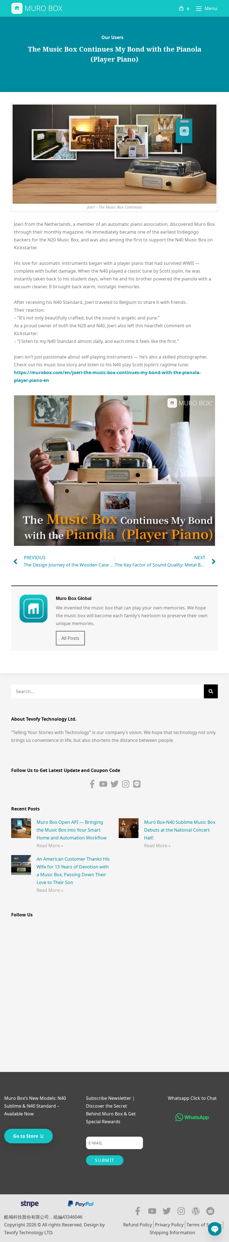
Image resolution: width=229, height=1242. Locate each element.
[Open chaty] (214, 1229)
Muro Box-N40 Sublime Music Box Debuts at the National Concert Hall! (179, 830)
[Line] (137, 784)
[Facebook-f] (92, 784)
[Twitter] (114, 784)
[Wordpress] (196, 1211)
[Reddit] (210, 1211)
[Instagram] (125, 784)
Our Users (112, 37)
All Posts (70, 638)
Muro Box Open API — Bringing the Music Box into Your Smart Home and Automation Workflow (72, 830)
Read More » (50, 845)
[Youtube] (103, 784)
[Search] (211, 691)
